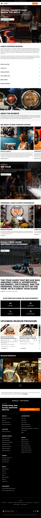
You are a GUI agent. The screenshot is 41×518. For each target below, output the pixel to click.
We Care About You (24, 504)
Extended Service (5, 459)
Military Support (5, 477)
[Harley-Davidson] (20, 400)
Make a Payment (24, 441)
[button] (20, 370)
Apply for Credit (24, 439)
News (3, 475)
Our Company (5, 468)
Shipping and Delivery (25, 424)
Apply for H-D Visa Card (26, 450)
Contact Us (23, 418)
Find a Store (23, 422)
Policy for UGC (36, 502)
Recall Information (6, 438)
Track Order (23, 420)
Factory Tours (5, 481)
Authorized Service (6, 444)
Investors (4, 473)
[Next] (39, 41)
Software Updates (5, 448)
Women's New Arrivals (6, 424)
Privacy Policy (10, 502)
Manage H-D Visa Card (26, 452)
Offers (22, 432)
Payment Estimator (25, 443)
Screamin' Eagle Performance (8, 490)
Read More (25, 393)
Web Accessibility (16, 504)
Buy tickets (35, 3)
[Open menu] (39, 3)
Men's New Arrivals (6, 422)
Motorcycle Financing (25, 445)
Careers (3, 471)
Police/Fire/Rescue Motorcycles (8, 488)
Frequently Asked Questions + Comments (29, 428)
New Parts (4, 420)
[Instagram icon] (35, 511)
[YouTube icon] (37, 511)
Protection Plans (5, 461)
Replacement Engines (6, 446)
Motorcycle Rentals (6, 450)
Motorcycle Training (6, 431)
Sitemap (20, 500)
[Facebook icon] (33, 511)
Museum (4, 479)
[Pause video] (2, 108)
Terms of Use (4, 502)
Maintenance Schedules (7, 442)
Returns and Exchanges (26, 426)
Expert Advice (24, 430)
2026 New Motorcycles (6, 418)
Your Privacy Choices (28, 502)
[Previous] (36, 41)
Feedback (40, 242)
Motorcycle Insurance (6, 457)
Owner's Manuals (5, 440)
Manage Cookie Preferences (18, 502)
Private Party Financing (26, 447)
